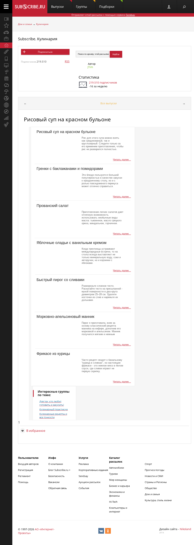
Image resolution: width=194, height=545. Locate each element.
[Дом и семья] (6, 45)
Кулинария (42, 24)
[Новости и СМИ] (6, 78)
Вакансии (53, 482)
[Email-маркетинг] (6, 125)
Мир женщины (118, 480)
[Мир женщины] (6, 52)
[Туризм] (6, 111)
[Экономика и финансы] (6, 118)
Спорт (148, 464)
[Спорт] (6, 98)
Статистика (89, 77)
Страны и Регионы (156, 482)
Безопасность (56, 476)
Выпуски (57, 7)
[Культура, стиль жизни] (6, 72)
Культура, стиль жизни (158, 500)
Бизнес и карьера (119, 486)
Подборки (106, 7)
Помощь (23, 482)
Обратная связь (57, 488)
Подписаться (45, 51)
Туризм (113, 473)
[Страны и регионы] (6, 105)
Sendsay (83, 476)
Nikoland (185, 529)
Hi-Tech (113, 501)
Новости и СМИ (154, 476)
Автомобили (116, 467)
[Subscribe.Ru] (29, 6)
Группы (81, 7)
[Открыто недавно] (6, 25)
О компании (55, 464)
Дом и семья (25, 24)
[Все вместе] (6, 19)
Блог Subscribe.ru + (59, 470)
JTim (90, 67)
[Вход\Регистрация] (169, 6)
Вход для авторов (28, 464)
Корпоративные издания (93, 470)
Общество (151, 488)
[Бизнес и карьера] (6, 39)
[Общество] (6, 85)
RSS (67, 61)
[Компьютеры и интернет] (6, 65)
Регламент (24, 476)
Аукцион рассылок (90, 482)
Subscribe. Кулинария (37, 38)
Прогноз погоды (154, 470)
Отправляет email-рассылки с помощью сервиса (103, 14)
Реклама (84, 464)
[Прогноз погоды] (6, 91)
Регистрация (25, 470)
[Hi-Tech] (6, 58)
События (84, 488)
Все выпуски (108, 103)
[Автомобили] (6, 32)
